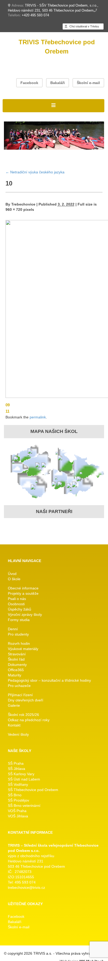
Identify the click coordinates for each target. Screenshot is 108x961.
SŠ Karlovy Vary (21, 774)
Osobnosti (16, 604)
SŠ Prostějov (18, 800)
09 (8, 405)
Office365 (16, 670)
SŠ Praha (16, 763)
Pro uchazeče (19, 686)
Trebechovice (23, 204)
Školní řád (16, 659)
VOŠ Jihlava (18, 816)
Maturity (14, 675)
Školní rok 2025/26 (23, 715)
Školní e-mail (88, 83)
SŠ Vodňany (18, 784)
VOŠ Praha (17, 811)
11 (7, 411)
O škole (14, 579)
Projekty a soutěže (23, 593)
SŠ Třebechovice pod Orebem (33, 790)
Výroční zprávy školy (25, 614)
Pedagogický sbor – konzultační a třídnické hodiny (49, 680)
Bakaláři (57, 83)
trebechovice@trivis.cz (26, 887)
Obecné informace (23, 588)
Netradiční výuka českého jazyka (35, 172)
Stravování (17, 654)
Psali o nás (17, 599)
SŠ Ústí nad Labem (24, 779)
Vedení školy (18, 734)
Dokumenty (17, 664)
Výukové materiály (23, 649)
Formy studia (19, 620)
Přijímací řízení (20, 695)
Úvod (12, 574)
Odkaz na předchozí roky (29, 720)
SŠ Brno (14, 795)
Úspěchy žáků (19, 609)
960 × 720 (14, 209)
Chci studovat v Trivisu (84, 26)
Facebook (29, 83)
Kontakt (14, 725)
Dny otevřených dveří (25, 700)
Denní (13, 629)
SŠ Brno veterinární (24, 805)
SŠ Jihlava (16, 769)
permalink (38, 417)
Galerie (14, 705)
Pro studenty (18, 634)
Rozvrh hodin (19, 643)
